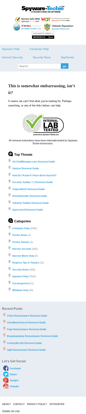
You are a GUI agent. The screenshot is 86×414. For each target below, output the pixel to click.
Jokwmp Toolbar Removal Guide (30, 203)
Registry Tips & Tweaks (25, 262)
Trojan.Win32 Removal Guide (28, 189)
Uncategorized (20, 283)
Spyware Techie (43, 9)
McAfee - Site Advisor (27, 27)
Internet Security (12, 57)
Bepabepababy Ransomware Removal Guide (32, 336)
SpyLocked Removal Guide (27, 209)
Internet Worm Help (23, 256)
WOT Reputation (56, 19)
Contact (19, 404)
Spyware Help (11, 49)
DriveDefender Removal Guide (29, 196)
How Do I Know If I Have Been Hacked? (34, 175)
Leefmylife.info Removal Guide (24, 343)
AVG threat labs (43, 35)
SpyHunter (67, 57)
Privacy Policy (37, 404)
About (6, 404)
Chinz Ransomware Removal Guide (27, 315)
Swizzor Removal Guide (25, 168)
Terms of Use (11, 411)
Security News (42, 57)
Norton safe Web (27, 19)
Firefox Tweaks (20, 242)
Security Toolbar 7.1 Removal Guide (32, 182)
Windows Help (20, 290)
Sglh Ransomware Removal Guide (26, 350)
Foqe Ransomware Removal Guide (26, 329)
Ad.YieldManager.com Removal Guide (33, 161)
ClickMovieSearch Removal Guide (26, 322)
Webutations (59, 27)
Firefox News (19, 235)
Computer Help (39, 49)
